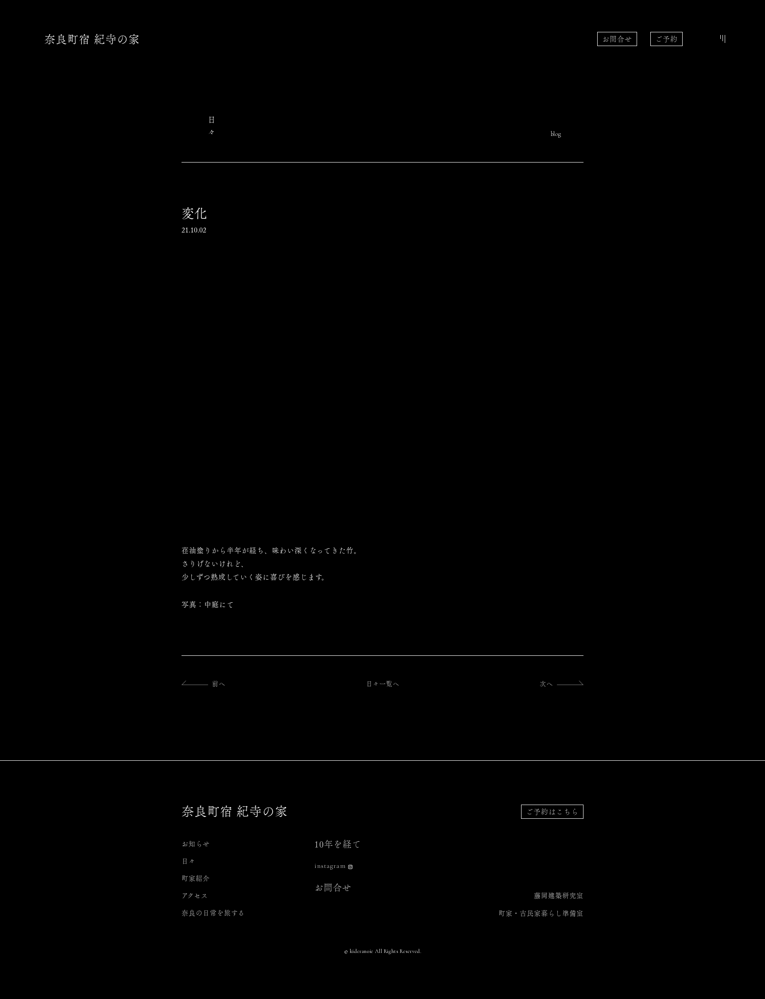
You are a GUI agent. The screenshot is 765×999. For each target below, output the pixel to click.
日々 (189, 861)
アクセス (195, 895)
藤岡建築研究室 (558, 895)
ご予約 (666, 39)
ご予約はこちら (552, 811)
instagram (330, 865)
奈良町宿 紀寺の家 (92, 39)
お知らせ (196, 843)
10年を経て (337, 844)
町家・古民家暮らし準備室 (540, 913)
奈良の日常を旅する (213, 913)
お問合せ (617, 39)
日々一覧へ (382, 684)
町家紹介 (196, 878)
